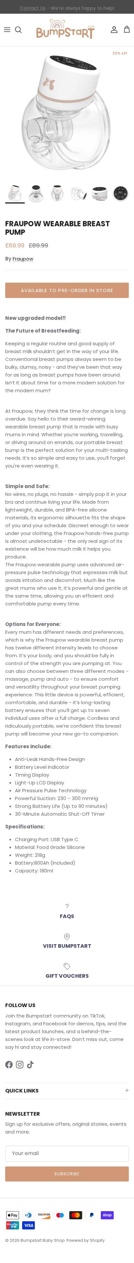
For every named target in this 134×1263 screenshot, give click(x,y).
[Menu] (7, 29)
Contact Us (33, 7)
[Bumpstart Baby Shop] (67, 30)
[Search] (21, 29)
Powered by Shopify (85, 1240)
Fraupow (23, 258)
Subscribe (67, 1174)
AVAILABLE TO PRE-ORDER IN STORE (67, 290)
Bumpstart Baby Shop (42, 1240)
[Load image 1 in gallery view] (67, 113)
